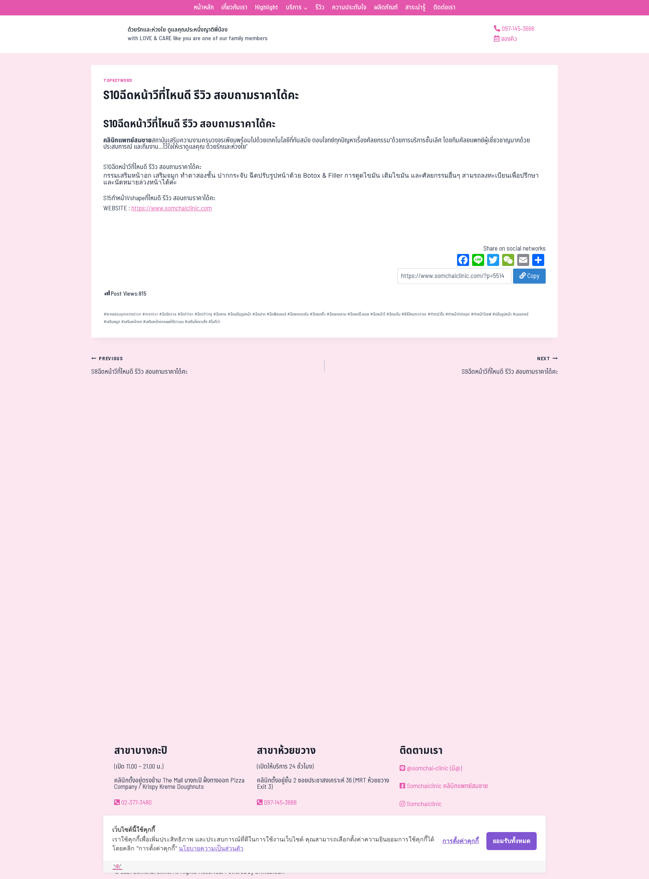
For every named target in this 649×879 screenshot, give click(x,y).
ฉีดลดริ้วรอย (358, 314)
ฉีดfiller (185, 314)
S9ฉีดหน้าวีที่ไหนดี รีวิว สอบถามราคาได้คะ (510, 366)
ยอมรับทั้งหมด (511, 840)
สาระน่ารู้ (415, 7)
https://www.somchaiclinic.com (171, 208)
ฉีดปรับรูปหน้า (239, 314)
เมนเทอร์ (520, 314)
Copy (532, 276)
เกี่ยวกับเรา (234, 7)
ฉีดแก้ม (393, 314)
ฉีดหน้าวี (377, 314)
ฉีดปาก (259, 314)
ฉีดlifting (203, 314)
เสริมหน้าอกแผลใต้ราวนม (163, 322)
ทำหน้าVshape (457, 314)
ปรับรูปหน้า (502, 314)
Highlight (266, 7)
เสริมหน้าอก (131, 322)
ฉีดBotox (168, 314)
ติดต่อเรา (444, 7)
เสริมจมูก (112, 322)
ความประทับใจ (349, 7)
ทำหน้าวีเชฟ (481, 314)
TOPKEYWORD (117, 80)
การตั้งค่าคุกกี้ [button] (460, 840)
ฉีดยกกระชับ (298, 314)
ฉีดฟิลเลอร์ (276, 314)
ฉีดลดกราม (336, 314)
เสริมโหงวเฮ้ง (196, 322)
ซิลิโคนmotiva (413, 314)
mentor (150, 314)
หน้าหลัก (204, 7)
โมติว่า (214, 322)
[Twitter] (493, 261)
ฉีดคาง (219, 314)
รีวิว (319, 7)
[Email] (523, 261)
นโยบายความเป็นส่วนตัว (211, 848)
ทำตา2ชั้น (436, 314)
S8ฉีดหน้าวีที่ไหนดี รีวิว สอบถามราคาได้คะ (139, 366)
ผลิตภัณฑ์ (386, 7)
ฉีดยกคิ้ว (318, 314)
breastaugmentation (122, 314)
